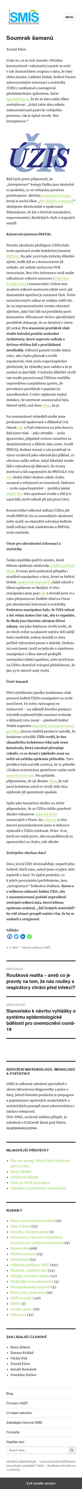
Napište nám (15, 1441)
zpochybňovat (17, 99)
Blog (9, 1393)
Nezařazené (19, 1259)
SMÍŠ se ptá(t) (21, 1298)
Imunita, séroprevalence (29, 1232)
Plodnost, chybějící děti (28, 1270)
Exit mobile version (41, 1483)
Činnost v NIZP (17, 1403)
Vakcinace (18, 1315)
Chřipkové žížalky (24, 1177)
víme (46, 405)
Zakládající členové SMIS (24, 1422)
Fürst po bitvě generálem (30, 1183)
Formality (13, 1432)
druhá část (14, 494)
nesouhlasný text (20, 775)
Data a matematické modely (32, 1221)
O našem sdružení (19, 1412)
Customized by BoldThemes (58, 1461)
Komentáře (19, 1248)
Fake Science (20, 1226)
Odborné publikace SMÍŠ (35, 947)
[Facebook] (10, 936)
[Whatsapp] (29, 936)
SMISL (15, 1304)
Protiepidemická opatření (30, 1287)
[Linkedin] (23, 936)
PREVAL (12, 256)
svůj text (50, 820)
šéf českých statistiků (56, 201)
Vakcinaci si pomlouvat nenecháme (38, 1188)
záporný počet (46, 814)
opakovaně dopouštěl (34, 582)
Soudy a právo (21, 1309)
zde (20, 427)
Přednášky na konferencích (31, 1281)
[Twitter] (16, 936)
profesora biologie (56, 195)
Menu (69, 17)
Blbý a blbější (20, 1172)
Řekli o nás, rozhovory (28, 1292)
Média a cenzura (23, 1254)
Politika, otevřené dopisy (30, 1276)
